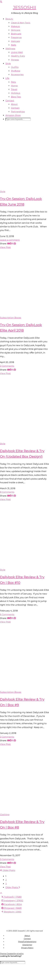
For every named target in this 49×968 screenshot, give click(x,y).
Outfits (15, 67)
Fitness (15, 59)
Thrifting (15, 71)
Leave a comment (10, 240)
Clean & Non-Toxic (20, 22)
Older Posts (8, 870)
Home (14, 85)
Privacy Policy (27, 948)
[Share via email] (8, 243)
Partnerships (18, 111)
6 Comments (7, 614)
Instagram (13, 900)
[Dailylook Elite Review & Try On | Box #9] (24, 657)
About (14, 104)
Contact (9, 100)
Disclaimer (27, 945)
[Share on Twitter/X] (13, 243)
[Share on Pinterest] (15, 243)
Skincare (15, 30)
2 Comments (7, 366)
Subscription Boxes (10, 317)
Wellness (10, 48)
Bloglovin (12, 911)
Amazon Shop (13, 115)
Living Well (17, 52)
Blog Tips (16, 96)
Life (7, 78)
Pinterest (13, 908)
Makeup (15, 26)
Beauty (9, 19)
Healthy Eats (18, 56)
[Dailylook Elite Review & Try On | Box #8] (24, 779)
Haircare (15, 41)
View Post (5, 247)
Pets (13, 82)
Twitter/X (13, 897)
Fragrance (16, 37)
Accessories (17, 74)
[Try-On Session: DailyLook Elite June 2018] (24, 156)
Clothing (4, 814)
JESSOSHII (24, 7)
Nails (13, 45)
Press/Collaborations (27, 941)
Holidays (15, 93)
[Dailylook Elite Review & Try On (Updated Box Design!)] (24, 408)
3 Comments (7, 859)
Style (8, 63)
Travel (14, 89)
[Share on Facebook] (10, 243)
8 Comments (7, 492)
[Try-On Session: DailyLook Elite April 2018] (24, 282)
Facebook (13, 904)
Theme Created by (12, 953)
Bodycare (16, 33)
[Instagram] (6, 920)
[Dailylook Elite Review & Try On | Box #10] (24, 534)
